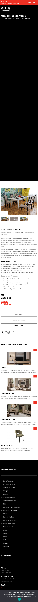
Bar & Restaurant (8, 481)
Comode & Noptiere (9, 501)
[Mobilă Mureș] (5, 9)
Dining (5, 504)
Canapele (6, 491)
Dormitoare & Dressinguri (11, 507)
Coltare (5, 494)
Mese (5, 530)
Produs (11, 18)
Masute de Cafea (8, 527)
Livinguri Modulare (9, 523)
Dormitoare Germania (10, 510)
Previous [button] (3, 213)
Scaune (5, 543)
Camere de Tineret (9, 488)
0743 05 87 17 (5, 1)
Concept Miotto (19, 325)
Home (5, 18)
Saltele (5, 540)
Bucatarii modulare (9, 484)
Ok (19, 599)
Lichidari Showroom (9, 520)
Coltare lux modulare (9, 497)
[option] (19, 201)
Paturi (5, 537)
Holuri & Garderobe (9, 517)
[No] (36, 596)
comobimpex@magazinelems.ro (10, 3)
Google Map (31, 2)
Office (5, 533)
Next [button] (6, 213)
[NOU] (19, 358)
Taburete (6, 546)
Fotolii (5, 514)
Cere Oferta (19, 315)
